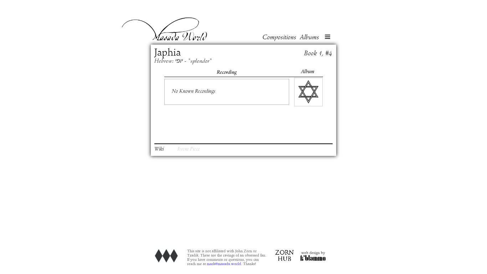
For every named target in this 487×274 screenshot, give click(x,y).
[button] (328, 37)
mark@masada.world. (224, 264)
